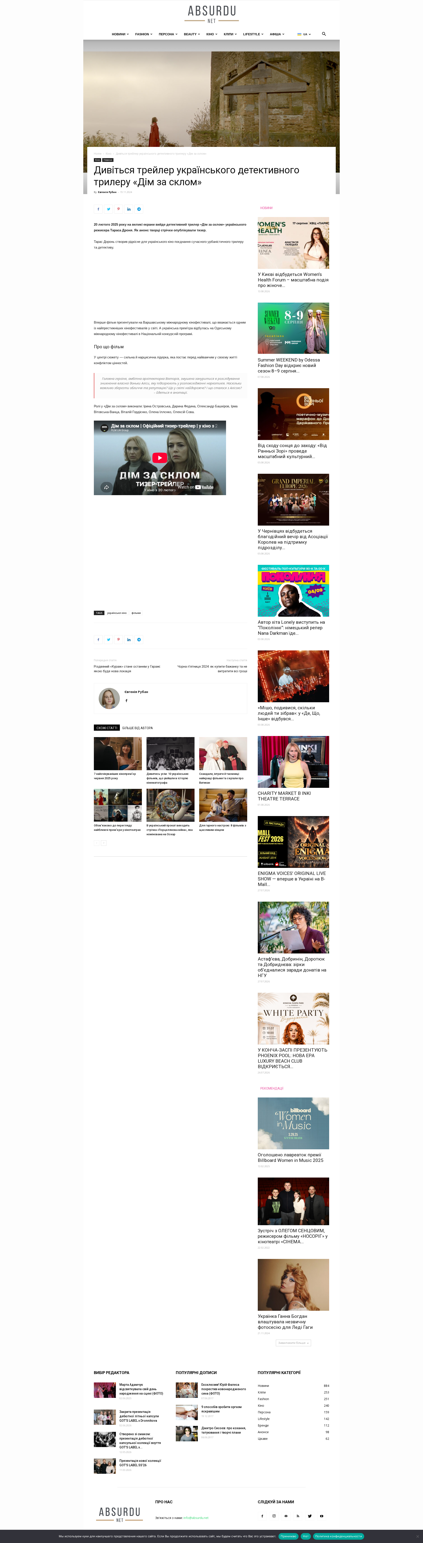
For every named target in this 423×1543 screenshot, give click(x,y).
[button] (324, 34)
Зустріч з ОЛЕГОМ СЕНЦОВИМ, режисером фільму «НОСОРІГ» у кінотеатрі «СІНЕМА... (293, 1236)
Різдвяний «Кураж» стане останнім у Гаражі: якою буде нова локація (127, 669)
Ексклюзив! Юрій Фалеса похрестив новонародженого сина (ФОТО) (223, 1389)
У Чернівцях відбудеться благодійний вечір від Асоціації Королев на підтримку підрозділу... (293, 539)
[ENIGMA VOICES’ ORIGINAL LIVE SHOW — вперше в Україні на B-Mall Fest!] (293, 842)
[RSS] (297, 1516)
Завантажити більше (292, 1343)
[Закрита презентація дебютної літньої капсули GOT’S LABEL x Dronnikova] (105, 1417)
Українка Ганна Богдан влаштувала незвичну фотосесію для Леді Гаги (285, 1322)
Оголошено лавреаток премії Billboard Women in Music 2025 (290, 1157)
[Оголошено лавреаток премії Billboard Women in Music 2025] (293, 1123)
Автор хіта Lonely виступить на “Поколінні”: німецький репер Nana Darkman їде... (291, 628)
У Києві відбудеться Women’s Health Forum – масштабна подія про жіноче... (293, 280)
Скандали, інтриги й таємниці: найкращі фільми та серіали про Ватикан (221, 778)
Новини (118, 34)
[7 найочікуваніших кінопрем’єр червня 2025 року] (118, 753)
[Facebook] (128, 701)
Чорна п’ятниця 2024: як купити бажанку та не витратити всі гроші (212, 669)
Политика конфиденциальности (338, 1536)
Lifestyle (251, 34)
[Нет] (417, 1536)
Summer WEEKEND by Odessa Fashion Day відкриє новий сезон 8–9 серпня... (289, 365)
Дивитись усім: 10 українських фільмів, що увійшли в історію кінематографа (168, 778)
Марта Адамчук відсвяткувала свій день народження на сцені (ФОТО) (141, 1389)
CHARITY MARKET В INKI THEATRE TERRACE (284, 796)
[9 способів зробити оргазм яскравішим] (187, 1412)
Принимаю (288, 1536)
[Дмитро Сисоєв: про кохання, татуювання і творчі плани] (187, 1433)
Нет (306, 1536)
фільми (136, 612)
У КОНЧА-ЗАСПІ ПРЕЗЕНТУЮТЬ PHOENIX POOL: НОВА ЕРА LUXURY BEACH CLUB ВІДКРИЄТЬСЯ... (292, 1058)
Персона (166, 34)
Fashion (142, 34)
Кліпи (228, 34)
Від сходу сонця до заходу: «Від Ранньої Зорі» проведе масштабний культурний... (292, 451)
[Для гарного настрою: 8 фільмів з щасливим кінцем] (223, 805)
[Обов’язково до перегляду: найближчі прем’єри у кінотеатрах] (118, 805)
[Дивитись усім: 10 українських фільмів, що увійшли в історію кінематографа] (171, 753)
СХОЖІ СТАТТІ (106, 728)
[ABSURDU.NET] (211, 15)
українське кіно (117, 612)
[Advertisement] (170, 287)
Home (98, 153)
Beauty (190, 34)
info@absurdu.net (196, 1518)
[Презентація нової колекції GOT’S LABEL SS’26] (105, 1466)
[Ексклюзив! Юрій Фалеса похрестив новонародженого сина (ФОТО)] (187, 1390)
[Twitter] (309, 1516)
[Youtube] (321, 1516)
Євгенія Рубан (107, 192)
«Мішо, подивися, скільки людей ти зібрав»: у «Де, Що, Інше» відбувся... (289, 713)
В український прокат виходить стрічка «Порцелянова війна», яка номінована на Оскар (170, 830)
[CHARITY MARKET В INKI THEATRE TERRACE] (293, 762)
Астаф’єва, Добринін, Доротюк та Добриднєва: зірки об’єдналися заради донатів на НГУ (292, 967)
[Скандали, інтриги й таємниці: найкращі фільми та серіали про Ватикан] (223, 753)
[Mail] (286, 1516)
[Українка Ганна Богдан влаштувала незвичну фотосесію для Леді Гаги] (293, 1285)
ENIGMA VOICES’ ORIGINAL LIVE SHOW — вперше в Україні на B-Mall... (292, 879)
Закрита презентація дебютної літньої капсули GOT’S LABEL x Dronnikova (139, 1416)
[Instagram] (274, 1516)
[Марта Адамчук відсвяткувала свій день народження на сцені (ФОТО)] (105, 1390)
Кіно (210, 34)
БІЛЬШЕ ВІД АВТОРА (137, 728)
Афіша (275, 34)
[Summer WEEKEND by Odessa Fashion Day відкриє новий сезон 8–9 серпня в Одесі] (293, 328)
